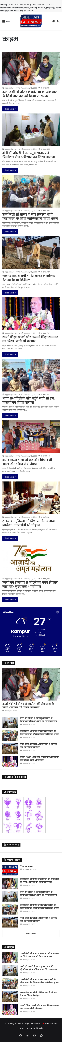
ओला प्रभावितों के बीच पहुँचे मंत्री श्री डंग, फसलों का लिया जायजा (28, 400)
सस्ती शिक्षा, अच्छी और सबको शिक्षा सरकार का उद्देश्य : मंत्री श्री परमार (30, 339)
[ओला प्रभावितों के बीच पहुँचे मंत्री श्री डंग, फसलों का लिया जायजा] (31, 375)
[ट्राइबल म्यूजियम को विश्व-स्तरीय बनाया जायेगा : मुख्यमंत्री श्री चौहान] (31, 497)
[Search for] (58, 22)
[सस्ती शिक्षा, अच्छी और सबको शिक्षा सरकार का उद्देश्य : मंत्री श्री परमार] (31, 313)
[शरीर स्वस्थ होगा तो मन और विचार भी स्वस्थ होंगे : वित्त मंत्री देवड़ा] (31, 436)
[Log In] (53, 22)
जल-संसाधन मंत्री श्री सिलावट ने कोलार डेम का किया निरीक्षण (28, 278)
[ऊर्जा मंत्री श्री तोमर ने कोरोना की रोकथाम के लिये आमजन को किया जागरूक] (31, 68)
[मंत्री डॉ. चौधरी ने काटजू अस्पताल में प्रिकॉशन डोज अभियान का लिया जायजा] (31, 129)
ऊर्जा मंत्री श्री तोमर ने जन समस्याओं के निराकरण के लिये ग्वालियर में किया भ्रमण (30, 217)
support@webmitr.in (12, 88)
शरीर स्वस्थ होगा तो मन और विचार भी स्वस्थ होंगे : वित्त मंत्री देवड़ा (27, 462)
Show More (31, 933)
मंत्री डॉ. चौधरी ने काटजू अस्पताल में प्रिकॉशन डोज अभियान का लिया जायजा (28, 155)
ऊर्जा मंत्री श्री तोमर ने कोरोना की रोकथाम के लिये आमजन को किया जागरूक (29, 94)
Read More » (10, 109)
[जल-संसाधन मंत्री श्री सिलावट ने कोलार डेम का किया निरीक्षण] (31, 252)
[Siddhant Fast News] (31, 21)
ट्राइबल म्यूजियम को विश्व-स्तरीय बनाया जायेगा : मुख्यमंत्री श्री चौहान (28, 523)
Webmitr (39, 1028)
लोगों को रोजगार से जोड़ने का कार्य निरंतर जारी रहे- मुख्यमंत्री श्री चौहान (30, 585)
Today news (26, 866)
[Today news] (10, 870)
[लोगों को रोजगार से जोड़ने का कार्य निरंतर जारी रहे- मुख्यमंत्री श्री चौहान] (31, 559)
